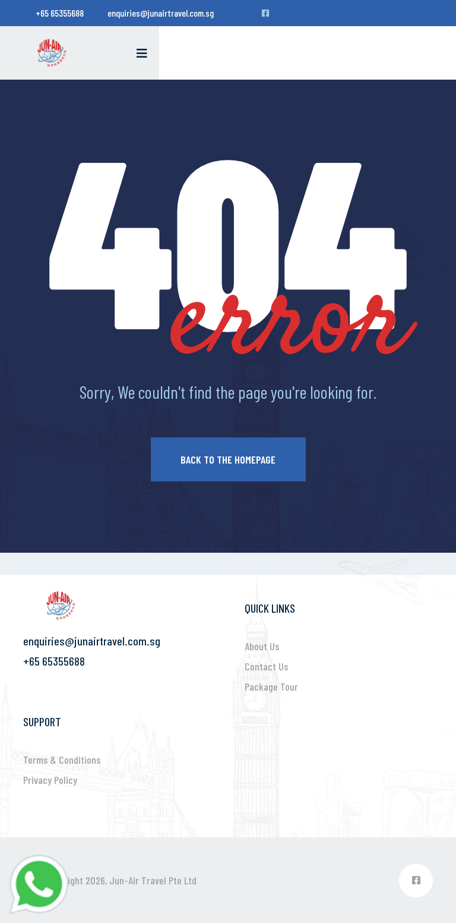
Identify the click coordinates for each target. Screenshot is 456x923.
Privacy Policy (50, 779)
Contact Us (266, 666)
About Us (262, 646)
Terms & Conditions (61, 759)
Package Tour (271, 686)
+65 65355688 (60, 12)
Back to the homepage (228, 459)
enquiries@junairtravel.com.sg (160, 12)
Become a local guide (380, 9)
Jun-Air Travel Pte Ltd (153, 880)
